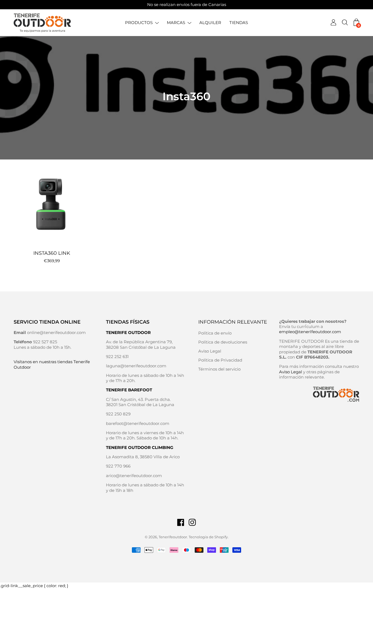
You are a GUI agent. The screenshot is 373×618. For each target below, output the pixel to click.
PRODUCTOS (139, 22)
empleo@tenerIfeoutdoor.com (310, 331)
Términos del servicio (219, 369)
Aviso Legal (209, 351)
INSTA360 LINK (51, 253)
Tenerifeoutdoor (173, 537)
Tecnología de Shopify (208, 537)
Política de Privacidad (220, 360)
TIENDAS (238, 22)
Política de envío (215, 333)
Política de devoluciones (222, 342)
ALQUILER (210, 22)
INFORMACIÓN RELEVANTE (232, 322)
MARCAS (176, 22)
